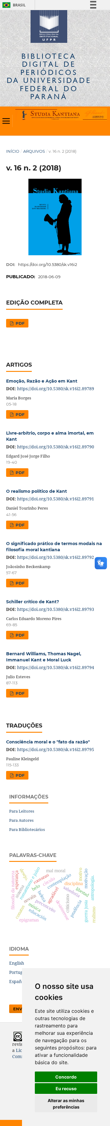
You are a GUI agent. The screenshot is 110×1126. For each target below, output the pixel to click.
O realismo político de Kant (36, 491)
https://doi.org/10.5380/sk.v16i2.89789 (55, 388)
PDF (19, 323)
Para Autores (21, 820)
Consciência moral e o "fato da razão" (48, 742)
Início (12, 151)
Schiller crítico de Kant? (32, 601)
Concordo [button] (66, 1076)
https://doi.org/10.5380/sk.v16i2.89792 (55, 557)
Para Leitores (21, 811)
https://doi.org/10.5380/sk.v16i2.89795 (55, 749)
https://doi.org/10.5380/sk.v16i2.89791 (55, 499)
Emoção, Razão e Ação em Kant (41, 381)
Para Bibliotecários (27, 829)
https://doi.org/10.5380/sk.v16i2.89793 (55, 609)
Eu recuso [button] (66, 1088)
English (16, 963)
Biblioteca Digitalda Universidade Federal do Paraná (49, 76)
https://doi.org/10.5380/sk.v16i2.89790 (55, 447)
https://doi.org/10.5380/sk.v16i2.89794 (55, 667)
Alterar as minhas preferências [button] (66, 1103)
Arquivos (34, 151)
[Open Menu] (6, 121)
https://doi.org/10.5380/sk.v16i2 (47, 264)
